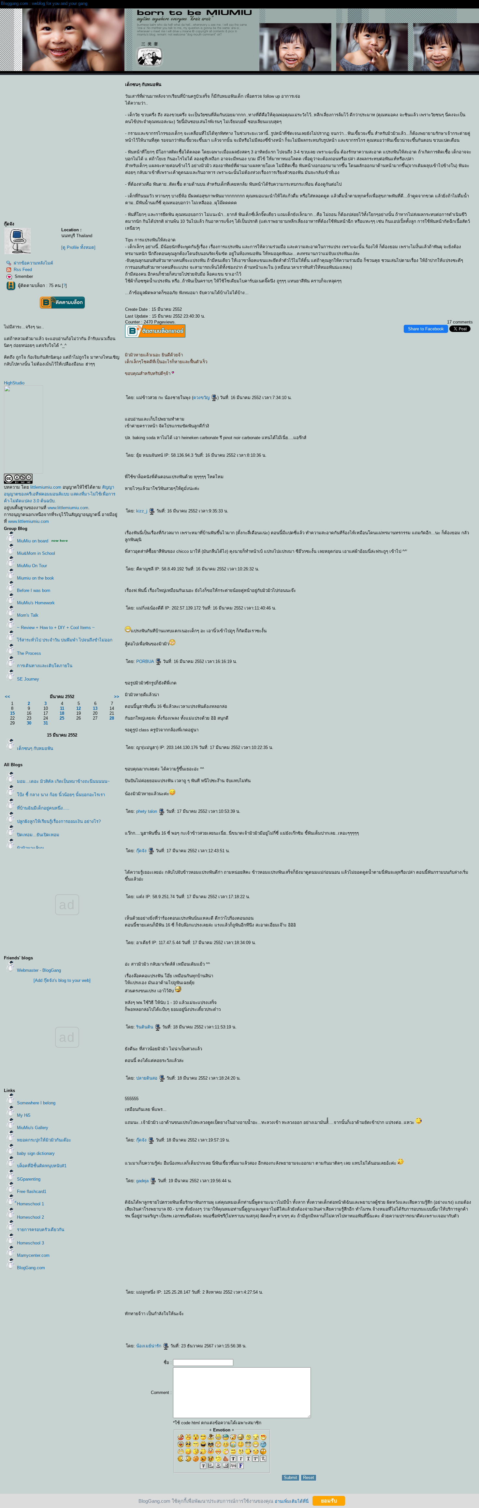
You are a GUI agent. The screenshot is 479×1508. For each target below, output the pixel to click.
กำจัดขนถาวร (294, 1325)
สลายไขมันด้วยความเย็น (417, 1314)
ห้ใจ (243, 1330)
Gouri (340, 1325)
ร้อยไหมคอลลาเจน (142, 1320)
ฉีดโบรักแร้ (424, 1320)
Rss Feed (23, 269)
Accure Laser (424, 1325)
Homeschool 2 (30, 1217)
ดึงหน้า (207, 1330)
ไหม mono (159, 1320)
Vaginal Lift (310, 1314)
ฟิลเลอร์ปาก (287, 1320)
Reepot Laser (333, 1325)
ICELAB (132, 1330)
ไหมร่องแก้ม (465, 1314)
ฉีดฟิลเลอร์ (315, 1320)
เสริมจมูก (219, 1330)
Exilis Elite (255, 1314)
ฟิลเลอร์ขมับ (264, 1320)
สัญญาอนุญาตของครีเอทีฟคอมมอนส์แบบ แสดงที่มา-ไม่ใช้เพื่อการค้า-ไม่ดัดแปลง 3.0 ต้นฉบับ (59, 494)
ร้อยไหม (224, 1325)
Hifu (162, 1325)
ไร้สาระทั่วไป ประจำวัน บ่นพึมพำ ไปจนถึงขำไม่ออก (64, 640)
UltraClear (411, 1325)
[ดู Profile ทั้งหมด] (78, 247)
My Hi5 (23, 1115)
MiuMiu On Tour (32, 565)
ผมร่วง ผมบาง (173, 1330)
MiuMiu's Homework (36, 602)
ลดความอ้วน (228, 1314)
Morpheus (330, 1314)
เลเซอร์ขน (306, 1325)
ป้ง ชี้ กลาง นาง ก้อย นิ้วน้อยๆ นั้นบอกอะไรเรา (61, 794)
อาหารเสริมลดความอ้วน (190, 1314)
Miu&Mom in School (36, 553)
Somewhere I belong (36, 1102)
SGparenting (28, 1179)
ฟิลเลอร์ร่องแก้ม (294, 1320)
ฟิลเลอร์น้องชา (248, 1320)
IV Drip (353, 1314)
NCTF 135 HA (174, 1320)
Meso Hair (226, 1320)
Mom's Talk (27, 615)
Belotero (186, 1320)
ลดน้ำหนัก (241, 1314)
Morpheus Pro (323, 1314)
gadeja (143, 1180)
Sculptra (363, 1325)
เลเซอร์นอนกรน (376, 1314)
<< (7, 696)
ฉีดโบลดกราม (417, 1320)
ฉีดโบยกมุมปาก (377, 1320)
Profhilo (358, 1325)
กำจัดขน (300, 1325)
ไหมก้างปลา (134, 1320)
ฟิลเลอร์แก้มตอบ (239, 1320)
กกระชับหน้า (167, 1325)
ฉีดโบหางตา (352, 1320)
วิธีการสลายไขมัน (219, 1314)
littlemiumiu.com (45, 487)
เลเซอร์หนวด (279, 1325)
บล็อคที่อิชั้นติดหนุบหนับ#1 (41, 1165)
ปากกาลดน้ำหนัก (395, 1314)
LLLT (156, 1330)
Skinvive (232, 1320)
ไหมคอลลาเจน (152, 1320)
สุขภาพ (246, 1330)
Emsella (365, 1314)
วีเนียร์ (235, 1330)
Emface (158, 1325)
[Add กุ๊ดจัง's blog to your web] (62, 980)
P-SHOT (147, 1330)
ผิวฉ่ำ (190, 1320)
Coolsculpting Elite (453, 1325)
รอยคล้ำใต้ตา (166, 1320)
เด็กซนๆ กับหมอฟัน (35, 748)
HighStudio (14, 383)
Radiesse (374, 1325)
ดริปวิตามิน (359, 1314)
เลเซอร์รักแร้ (286, 1325)
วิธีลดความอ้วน (201, 1314)
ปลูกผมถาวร (185, 1330)
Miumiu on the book (35, 578)
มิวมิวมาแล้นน (30, 848)
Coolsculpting (428, 1314)
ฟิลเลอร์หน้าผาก (272, 1320)
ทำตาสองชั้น (213, 1330)
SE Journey (28, 679)
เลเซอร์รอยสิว (219, 1320)
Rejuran (180, 1320)
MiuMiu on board (32, 541)
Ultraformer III (141, 1325)
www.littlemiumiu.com (68, 507)
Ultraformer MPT (150, 1325)
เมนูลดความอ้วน (210, 1314)
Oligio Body (343, 1314)
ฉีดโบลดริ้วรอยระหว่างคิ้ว (396, 1320)
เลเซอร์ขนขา (272, 1325)
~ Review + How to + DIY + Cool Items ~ (56, 627)
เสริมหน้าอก (229, 1330)
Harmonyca (352, 1325)
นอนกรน (383, 1314)
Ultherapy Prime (176, 1325)
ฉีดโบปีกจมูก (385, 1320)
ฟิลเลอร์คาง (302, 1320)
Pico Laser (318, 1325)
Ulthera (183, 1325)
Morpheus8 (128, 1325)
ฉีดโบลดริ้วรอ (431, 1320)
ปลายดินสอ (147, 1078)
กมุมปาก (467, 1320)
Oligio (349, 1314)
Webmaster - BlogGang (39, 970)
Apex (239, 1330)
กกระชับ (337, 1314)
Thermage (275, 1314)
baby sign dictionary (36, 1153)
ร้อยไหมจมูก (218, 1325)
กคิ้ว (224, 1330)
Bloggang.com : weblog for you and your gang (44, 3)
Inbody (294, 1314)
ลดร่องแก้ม (134, 1325)
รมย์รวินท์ (441, 1314)
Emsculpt (408, 1314)
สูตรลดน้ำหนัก (247, 1314)
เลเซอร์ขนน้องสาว (238, 1325)
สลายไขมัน (234, 1314)
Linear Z (461, 1320)
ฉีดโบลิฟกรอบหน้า (360, 1320)
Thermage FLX (195, 1325)
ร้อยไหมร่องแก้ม (457, 1314)
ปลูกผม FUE (192, 1330)
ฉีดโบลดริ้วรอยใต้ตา (408, 1320)
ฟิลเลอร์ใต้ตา (280, 1320)
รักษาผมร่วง (166, 1330)
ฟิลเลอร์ (327, 1320)
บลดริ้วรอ (440, 1320)
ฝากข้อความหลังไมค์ (33, 263)
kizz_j (142, 511)
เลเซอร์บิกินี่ (230, 1325)
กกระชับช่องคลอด (301, 1314)
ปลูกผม (160, 1330)
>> (116, 696)
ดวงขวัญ (202, 397)
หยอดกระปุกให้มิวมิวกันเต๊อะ (44, 1140)
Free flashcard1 (31, 1191)
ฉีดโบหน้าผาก (369, 1320)
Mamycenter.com (33, 1255)
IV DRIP (137, 1330)
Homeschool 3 (30, 1243)
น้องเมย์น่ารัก (149, 1345)
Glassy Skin (196, 1320)
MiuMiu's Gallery (32, 1127)
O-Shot (152, 1330)
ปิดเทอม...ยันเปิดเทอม (38, 834)
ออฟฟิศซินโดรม (282, 1314)
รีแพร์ (370, 1314)
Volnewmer (455, 1320)
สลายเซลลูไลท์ (432, 1325)
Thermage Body (267, 1314)
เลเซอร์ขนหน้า (246, 1325)
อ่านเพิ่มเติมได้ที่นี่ (292, 1501)
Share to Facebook (426, 328)
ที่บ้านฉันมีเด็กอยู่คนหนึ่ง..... (43, 808)
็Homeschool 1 (30, 1203)
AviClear (417, 1325)
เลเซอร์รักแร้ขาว (449, 1314)
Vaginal (316, 1314)
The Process (29, 653)
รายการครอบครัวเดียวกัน (40, 1229)
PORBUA (145, 661)
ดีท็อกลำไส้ (466, 1325)
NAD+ (461, 1325)
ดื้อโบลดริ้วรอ (447, 1320)
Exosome (344, 1325)
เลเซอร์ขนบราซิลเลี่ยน (263, 1325)
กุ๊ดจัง (142, 850)
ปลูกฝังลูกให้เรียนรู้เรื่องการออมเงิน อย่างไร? (59, 821)
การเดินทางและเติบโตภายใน (44, 665)
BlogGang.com (31, 1267)
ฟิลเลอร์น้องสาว (256, 1320)
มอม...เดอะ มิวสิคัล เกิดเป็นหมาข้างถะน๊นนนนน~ (63, 781)
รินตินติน (145, 1027)
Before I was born (33, 590)
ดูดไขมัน (203, 1330)
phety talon (147, 811)
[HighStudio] (23, 472)
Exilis (260, 1314)
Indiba (289, 1314)
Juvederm (203, 1320)
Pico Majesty (325, 1325)
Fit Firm (439, 1325)
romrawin (435, 1314)
